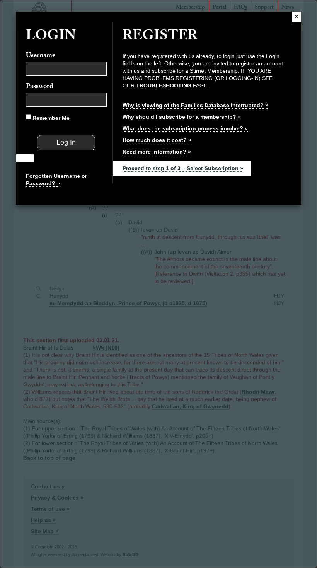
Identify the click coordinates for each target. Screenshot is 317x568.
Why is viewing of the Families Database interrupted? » (195, 105)
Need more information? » (157, 151)
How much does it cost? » (157, 140)
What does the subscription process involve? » (185, 128)
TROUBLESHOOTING (163, 85)
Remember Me (50, 118)
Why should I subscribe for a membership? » (182, 117)
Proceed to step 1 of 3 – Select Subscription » (183, 168)
